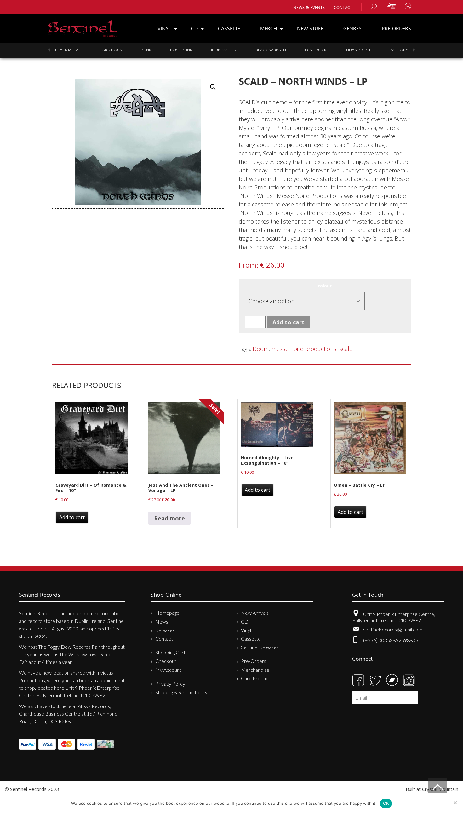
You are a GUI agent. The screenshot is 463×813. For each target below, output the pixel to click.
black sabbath (270, 50)
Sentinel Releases (260, 647)
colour (325, 286)
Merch (268, 28)
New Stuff (310, 28)
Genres (352, 28)
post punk (181, 50)
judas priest (358, 50)
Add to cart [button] (72, 517)
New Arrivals (255, 613)
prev (49, 50)
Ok (386, 803)
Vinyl (164, 28)
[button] (213, 87)
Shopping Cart (170, 652)
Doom (261, 348)
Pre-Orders (396, 28)
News (161, 621)
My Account (168, 670)
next (414, 50)
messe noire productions (304, 348)
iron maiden (224, 50)
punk (146, 50)
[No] (455, 802)
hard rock (111, 50)
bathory (399, 50)
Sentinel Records (82, 26)
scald (346, 348)
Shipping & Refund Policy (181, 692)
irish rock (315, 50)
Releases (165, 630)
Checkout (165, 661)
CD (194, 28)
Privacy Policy (170, 684)
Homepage (167, 613)
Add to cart (288, 322)
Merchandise (255, 670)
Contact (343, 7)
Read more (169, 518)
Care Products (256, 678)
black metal (68, 50)
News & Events (309, 7)
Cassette (229, 28)
